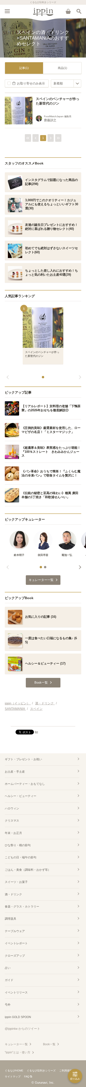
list (36, 731)
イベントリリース (16, 992)
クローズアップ (15, 955)
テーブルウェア (15, 931)
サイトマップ (13, 1076)
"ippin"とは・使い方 (17, 1052)
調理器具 (10, 918)
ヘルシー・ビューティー (20, 796)
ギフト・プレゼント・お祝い (23, 759)
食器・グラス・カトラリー (22, 906)
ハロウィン (12, 808)
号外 (8, 1004)
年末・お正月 (13, 833)
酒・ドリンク (13, 894)
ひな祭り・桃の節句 (18, 845)
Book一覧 (49, 1044)
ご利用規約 (65, 1070)
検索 (79, 11)
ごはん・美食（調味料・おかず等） (28, 869)
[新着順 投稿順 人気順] (66, 83)
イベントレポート (16, 943)
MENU (7, 11)
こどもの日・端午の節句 (20, 857)
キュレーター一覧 (16, 1044)
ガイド (9, 980)
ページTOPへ (43, 720)
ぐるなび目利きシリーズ (41, 1070)
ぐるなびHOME (14, 1070)
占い (8, 968)
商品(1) (62, 68)
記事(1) (24, 68)
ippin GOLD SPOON (18, 1017)
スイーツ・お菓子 (16, 882)
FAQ (26, 1076)
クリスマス (12, 820)
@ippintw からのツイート (22, 1028)
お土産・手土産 (15, 771)
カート (68, 11)
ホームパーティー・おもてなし (25, 784)
